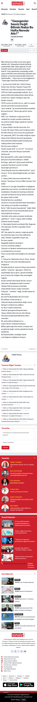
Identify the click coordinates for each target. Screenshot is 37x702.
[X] (15, 651)
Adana (17, 623)
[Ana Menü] (2, 3)
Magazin (18, 678)
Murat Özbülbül (16, 497)
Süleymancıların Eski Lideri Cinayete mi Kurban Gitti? (23, 609)
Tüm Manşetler (8, 667)
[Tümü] (34, 458)
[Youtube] (25, 651)
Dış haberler (18, 614)
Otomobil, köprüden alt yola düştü (24, 627)
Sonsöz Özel (13, 680)
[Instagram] (18, 651)
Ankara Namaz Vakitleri (10, 661)
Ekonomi (4, 9)
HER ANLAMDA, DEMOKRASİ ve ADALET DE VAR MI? (20, 509)
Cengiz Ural (14, 489)
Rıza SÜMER (14, 506)
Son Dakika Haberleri (10, 669)
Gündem (13, 9)
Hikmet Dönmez (16, 462)
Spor (28, 9)
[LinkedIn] (21, 651)
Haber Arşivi (7, 671)
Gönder (5, 447)
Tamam (23, 699)
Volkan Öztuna (17, 36)
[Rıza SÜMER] (5, 508)
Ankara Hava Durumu (10, 659)
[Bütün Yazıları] (34, 365)
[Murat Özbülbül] (5, 499)
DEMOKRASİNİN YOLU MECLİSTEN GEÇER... (21, 500)
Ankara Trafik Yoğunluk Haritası (13, 663)
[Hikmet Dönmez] (5, 464)
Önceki (5, 349)
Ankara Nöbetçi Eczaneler (11, 657)
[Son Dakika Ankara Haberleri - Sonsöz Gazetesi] (18, 3)
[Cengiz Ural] (5, 490)
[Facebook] (12, 651)
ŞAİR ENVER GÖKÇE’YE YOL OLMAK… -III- (22, 465)
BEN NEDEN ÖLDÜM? (17, 483)
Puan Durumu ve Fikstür (10, 665)
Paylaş (5, 50)
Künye (5, 676)
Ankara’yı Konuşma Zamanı (19, 492)
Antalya (17, 579)
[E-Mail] (12, 39)
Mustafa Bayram (16, 471)
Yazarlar (21, 9)
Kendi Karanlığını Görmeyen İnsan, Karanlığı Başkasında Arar (21, 474)
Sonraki (31, 349)
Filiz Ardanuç (15, 480)
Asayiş (5, 680)
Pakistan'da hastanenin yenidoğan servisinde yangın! (24, 618)
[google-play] (27, 685)
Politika (11, 678)
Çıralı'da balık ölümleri (24, 582)
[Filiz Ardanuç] (5, 482)
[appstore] (11, 685)
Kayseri (17, 588)
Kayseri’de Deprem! (23, 591)
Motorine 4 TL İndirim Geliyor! (13, 14)
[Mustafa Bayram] (5, 473)
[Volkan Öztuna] (5, 22)
